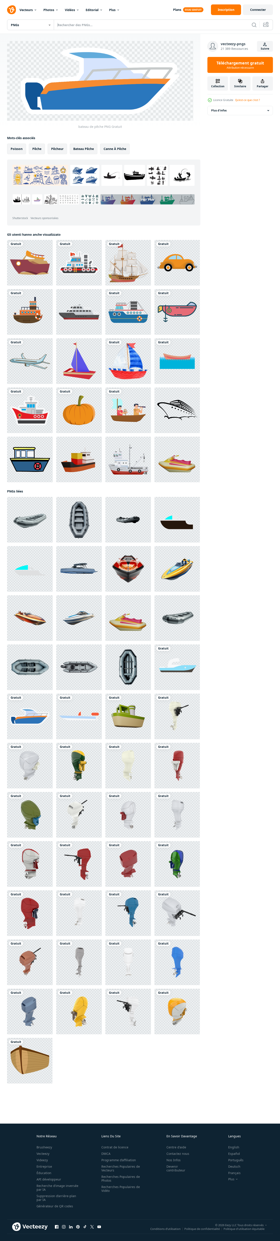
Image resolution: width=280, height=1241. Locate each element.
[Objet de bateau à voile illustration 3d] (79, 361)
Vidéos (70, 10)
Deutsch (234, 1166)
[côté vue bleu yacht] (79, 568)
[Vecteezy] (11, 9)
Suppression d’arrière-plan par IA (56, 1198)
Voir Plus (147, 199)
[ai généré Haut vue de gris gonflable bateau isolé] (79, 667)
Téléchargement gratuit (240, 65)
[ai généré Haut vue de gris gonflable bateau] (79, 519)
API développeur (49, 1179)
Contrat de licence (114, 1147)
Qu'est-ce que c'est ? (247, 100)
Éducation (44, 1173)
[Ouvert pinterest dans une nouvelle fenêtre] (78, 1226)
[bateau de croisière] (79, 312)
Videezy (42, 1160)
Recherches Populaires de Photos (120, 1179)
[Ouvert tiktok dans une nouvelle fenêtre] (85, 1226)
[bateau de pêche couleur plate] (128, 459)
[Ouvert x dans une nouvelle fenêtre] (92, 1226)
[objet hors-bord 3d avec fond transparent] (177, 459)
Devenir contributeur (175, 1168)
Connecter (258, 10)
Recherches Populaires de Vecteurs (120, 1168)
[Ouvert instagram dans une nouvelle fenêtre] (64, 1226)
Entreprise (44, 1166)
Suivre (265, 49)
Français (234, 1173)
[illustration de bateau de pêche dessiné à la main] (30, 459)
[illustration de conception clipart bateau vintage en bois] (128, 263)
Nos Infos (173, 1160)
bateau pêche (83, 148)
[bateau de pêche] (30, 263)
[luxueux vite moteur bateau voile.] (177, 519)
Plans (177, 10)
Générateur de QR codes (55, 1206)
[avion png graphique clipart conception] (30, 361)
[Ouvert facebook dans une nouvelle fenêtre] (56, 1226)
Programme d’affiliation (118, 1160)
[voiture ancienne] (177, 263)
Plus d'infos (219, 110)
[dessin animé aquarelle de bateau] (128, 361)
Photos (48, 10)
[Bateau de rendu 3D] (128, 716)
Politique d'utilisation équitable (244, 1229)
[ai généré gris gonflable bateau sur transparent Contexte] (30, 519)
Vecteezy (43, 1154)
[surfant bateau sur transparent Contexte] (128, 568)
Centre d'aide (176, 1147)
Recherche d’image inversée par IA (57, 1188)
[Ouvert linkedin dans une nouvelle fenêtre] (71, 1226)
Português (235, 1160)
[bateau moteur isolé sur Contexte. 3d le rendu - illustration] (177, 716)
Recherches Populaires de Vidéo (120, 1189)
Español (234, 1154)
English (233, 1147)
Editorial (92, 10)
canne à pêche (115, 148)
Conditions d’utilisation (165, 1229)
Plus (112, 10)
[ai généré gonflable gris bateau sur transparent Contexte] (177, 618)
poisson (17, 148)
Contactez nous (177, 1154)
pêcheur (57, 148)
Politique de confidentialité (202, 1229)
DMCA (105, 1154)
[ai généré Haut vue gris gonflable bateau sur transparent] (30, 667)
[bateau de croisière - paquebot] (177, 410)
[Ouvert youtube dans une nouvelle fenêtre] (99, 1226)
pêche (36, 148)
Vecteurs (26, 10)
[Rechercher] (254, 24)
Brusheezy (44, 1147)
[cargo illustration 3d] (79, 459)
